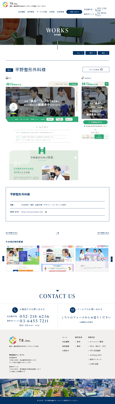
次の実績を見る (103, 233)
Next (112, 259)
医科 (91, 53)
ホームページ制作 (97, 341)
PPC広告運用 (95, 350)
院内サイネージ (96, 359)
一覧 (57, 233)
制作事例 (78, 337)
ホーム (64, 337)
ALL (78, 53)
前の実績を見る (12, 233)
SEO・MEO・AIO (98, 346)
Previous (3, 258)
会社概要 (65, 341)
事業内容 (91, 337)
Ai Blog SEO (96, 355)
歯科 (103, 53)
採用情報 (65, 346)
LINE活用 (94, 364)
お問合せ (65, 350)
